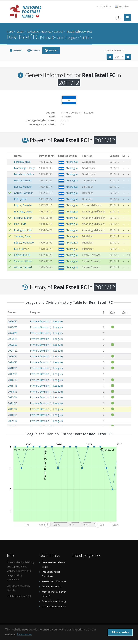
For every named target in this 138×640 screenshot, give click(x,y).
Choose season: (113, 50)
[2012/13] (128, 57)
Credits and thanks (52, 586)
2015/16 (12, 385)
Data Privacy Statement (54, 606)
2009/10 (12, 421)
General (18, 50)
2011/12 (12, 409)
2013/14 (12, 397)
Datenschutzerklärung (54, 601)
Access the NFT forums (54, 581)
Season (12, 312)
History (53, 50)
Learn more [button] (24, 634)
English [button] (122, 6)
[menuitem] (73, 524)
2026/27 (12, 321)
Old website (105, 6)
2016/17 (12, 380)
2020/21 (12, 356)
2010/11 (12, 415)
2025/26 (12, 327)
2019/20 (12, 362)
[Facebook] (118, 17)
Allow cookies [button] (120, 632)
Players (35, 50)
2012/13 (12, 403)
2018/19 (12, 368)
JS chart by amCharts (24, 449)
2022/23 (12, 344)
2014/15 (12, 391)
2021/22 (12, 350)
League (35, 312)
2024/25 (12, 333)
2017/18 (12, 374)
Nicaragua (72, 161)
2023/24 (12, 338)
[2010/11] (110, 57)
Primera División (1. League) (46, 321)
